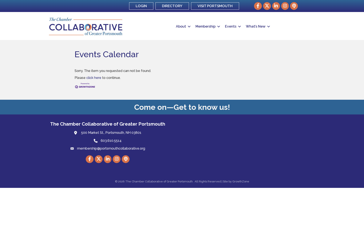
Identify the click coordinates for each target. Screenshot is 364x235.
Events (230, 26)
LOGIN (141, 6)
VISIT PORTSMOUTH (215, 6)
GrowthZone (240, 181)
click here (93, 78)
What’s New (255, 26)
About (181, 26)
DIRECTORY (172, 6)
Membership (205, 26)
